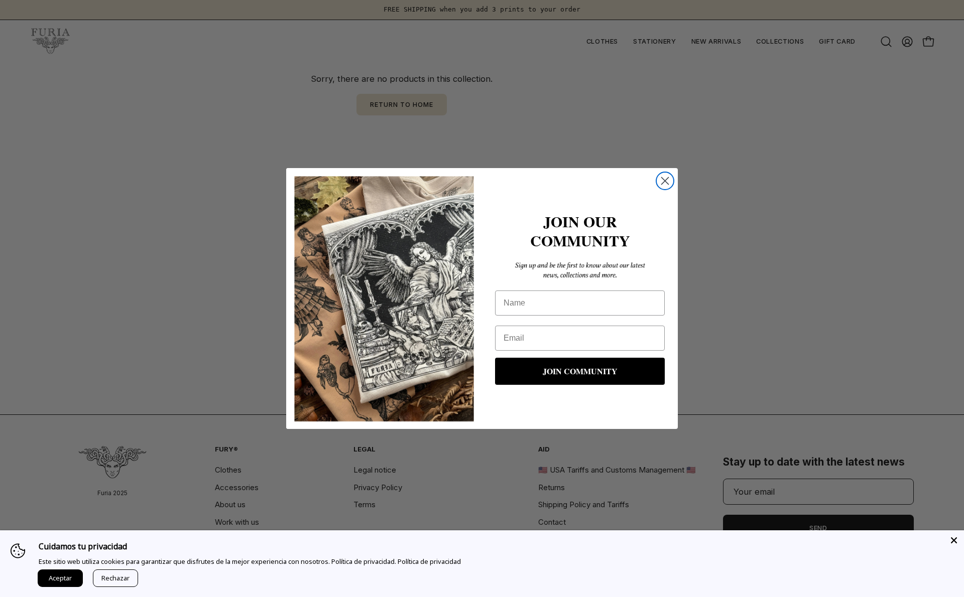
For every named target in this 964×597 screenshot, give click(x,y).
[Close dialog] (665, 181)
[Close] (954, 540)
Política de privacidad (429, 561)
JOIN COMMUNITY (580, 371)
